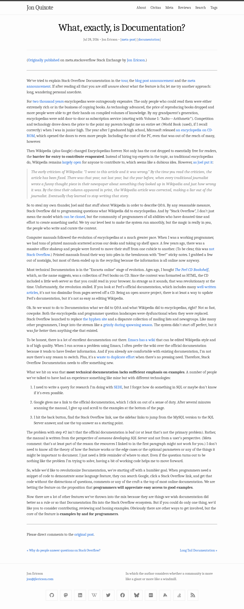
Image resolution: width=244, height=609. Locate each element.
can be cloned (74, 217)
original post (84, 534)
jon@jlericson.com (40, 579)
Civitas (156, 7)
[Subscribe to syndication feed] (193, 595)
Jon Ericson (136, 60)
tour (124, 81)
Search (200, 7)
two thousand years (48, 101)
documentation (149, 39)
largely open (71, 162)
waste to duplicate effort (116, 357)
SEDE (118, 387)
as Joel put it (203, 162)
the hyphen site (95, 319)
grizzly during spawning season (127, 325)
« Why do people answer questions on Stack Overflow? (64, 550)
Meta (169, 7)
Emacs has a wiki (141, 340)
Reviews (184, 7)
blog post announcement (154, 81)
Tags (213, 7)
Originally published (43, 60)
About (141, 7)
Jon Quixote (40, 7)
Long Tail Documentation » (198, 550)
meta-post (128, 39)
